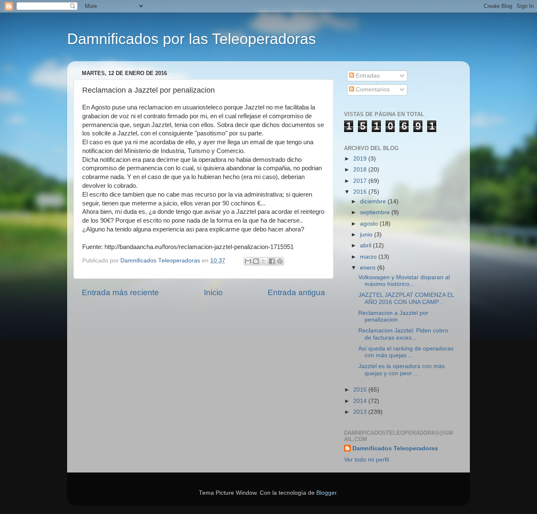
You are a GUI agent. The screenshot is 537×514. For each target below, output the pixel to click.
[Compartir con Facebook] (272, 261)
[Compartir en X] (264, 261)
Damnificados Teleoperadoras (395, 448)
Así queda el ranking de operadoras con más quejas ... (406, 351)
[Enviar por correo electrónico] (248, 261)
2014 (360, 401)
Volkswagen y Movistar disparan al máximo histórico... (404, 280)
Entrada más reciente (120, 292)
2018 (360, 169)
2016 (360, 192)
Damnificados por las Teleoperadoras (191, 38)
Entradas (367, 76)
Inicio (213, 292)
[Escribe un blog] (256, 261)
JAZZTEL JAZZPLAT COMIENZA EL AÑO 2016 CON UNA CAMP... (406, 298)
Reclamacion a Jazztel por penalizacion (393, 316)
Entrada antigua (296, 292)
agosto (370, 224)
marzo (369, 257)
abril (366, 245)
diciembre (374, 201)
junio (367, 234)
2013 (360, 412)
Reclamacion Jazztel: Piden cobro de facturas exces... (403, 333)
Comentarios (372, 89)
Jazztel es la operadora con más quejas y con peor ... (401, 369)
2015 (360, 390)
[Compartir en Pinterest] (280, 261)
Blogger (326, 493)
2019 (360, 159)
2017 (360, 181)
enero (368, 268)
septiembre (375, 212)
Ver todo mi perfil (366, 460)
